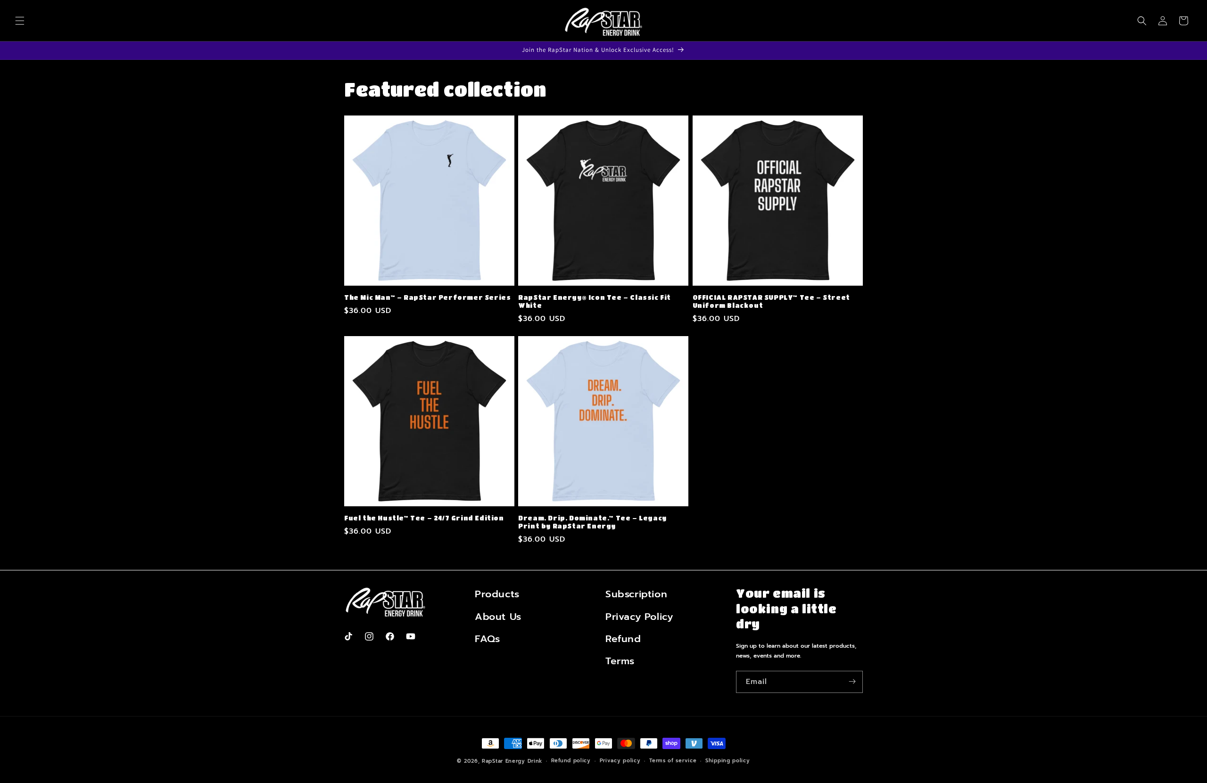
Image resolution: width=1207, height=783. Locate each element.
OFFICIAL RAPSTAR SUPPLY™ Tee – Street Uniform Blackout (771, 301)
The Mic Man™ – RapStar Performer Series (427, 297)
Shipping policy (727, 761)
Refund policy (571, 761)
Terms (620, 660)
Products (497, 594)
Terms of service (672, 761)
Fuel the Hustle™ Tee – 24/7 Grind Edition (424, 517)
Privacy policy (620, 761)
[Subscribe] (852, 681)
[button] (19, 20)
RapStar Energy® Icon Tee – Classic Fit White (594, 301)
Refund (623, 638)
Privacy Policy (639, 616)
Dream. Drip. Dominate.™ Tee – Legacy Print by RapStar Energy (592, 521)
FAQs (487, 638)
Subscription (636, 594)
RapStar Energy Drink (512, 761)
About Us (498, 616)
